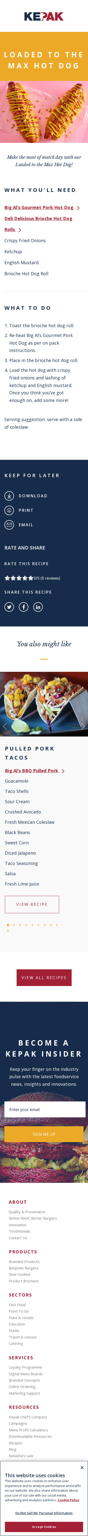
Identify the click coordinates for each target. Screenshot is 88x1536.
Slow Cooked (19, 1274)
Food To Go (19, 1311)
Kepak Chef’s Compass (28, 1416)
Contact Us (18, 1237)
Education (17, 1324)
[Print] (9, 510)
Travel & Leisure (23, 1337)
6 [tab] (38, 925)
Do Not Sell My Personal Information (44, 1513)
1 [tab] (8, 925)
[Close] (82, 1467)
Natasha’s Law (21, 1455)
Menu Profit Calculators (28, 1429)
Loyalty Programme (25, 1367)
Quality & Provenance (27, 1211)
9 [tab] (57, 925)
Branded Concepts (24, 1380)
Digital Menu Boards (26, 1373)
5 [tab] (32, 925)
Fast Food (17, 1304)
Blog (12, 1449)
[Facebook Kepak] (23, 607)
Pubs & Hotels (21, 1317)
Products (23, 1251)
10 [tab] (8, 931)
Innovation (17, 1224)
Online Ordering (22, 1386)
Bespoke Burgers (23, 1267)
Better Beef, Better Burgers (33, 1218)
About (18, 1202)
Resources (24, 1407)
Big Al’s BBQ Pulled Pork (32, 771)
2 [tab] (14, 925)
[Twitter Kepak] (9, 607)
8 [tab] (51, 925)
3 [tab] (20, 925)
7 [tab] (45, 925)
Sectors (20, 1295)
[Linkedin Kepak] (38, 607)
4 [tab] (26, 925)
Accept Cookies (44, 1526)
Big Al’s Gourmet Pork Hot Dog (39, 207)
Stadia (14, 1330)
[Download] (9, 496)
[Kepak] (44, 19)
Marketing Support (24, 1393)
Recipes (15, 1442)
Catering (16, 1343)
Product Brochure (24, 1280)
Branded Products (24, 1261)
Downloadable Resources (30, 1436)
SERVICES (21, 1357)
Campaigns (18, 1423)
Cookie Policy (68, 1500)
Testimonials (19, 1231)
